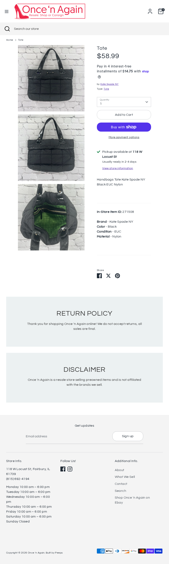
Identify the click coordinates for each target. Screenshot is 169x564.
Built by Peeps (54, 552)
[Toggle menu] (6, 11)
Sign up (128, 436)
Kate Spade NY (109, 84)
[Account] (150, 9)
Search (120, 490)
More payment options (124, 137)
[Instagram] (69, 469)
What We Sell (125, 476)
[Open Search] (7, 28)
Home (9, 40)
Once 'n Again (36, 552)
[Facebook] (62, 469)
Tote (20, 40)
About (119, 470)
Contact (121, 483)
